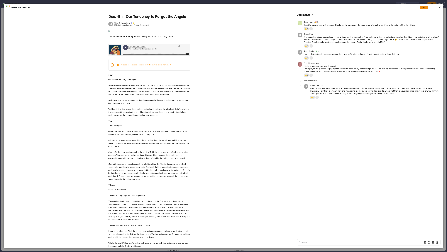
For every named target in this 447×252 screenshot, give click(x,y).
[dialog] (223, 126)
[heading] (20, 7)
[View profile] (8, 7)
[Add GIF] (433, 242)
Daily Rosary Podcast (124, 25)
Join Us (423, 7)
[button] (306, 28)
